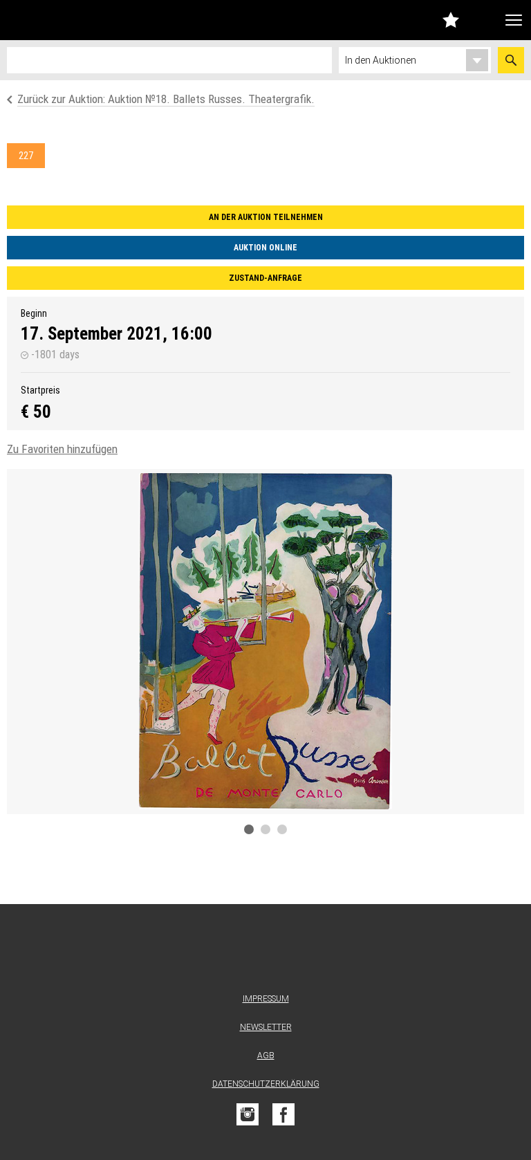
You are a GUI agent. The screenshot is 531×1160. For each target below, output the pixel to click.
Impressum (266, 999)
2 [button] (265, 829)
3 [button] (282, 829)
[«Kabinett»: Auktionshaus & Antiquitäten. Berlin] (265, 951)
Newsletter (266, 1027)
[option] (265, 641)
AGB (265, 1055)
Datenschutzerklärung (265, 1084)
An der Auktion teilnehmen (266, 217)
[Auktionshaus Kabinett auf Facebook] (283, 1114)
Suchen (511, 60)
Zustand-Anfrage (265, 278)
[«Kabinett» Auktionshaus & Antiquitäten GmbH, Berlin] (79, 20)
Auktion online (265, 247)
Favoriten (450, 20)
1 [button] (249, 829)
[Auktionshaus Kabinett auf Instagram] (247, 1114)
